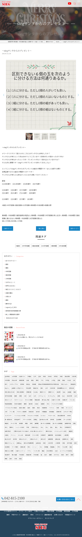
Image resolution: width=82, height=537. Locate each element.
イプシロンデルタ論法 (11, 408)
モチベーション (18, 400)
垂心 (56, 427)
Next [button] (78, 95)
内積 (57, 408)
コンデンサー (8, 415)
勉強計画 (28, 455)
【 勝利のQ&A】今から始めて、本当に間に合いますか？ (28, 431)
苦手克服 (69, 443)
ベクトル (51, 408)
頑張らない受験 (9, 451)
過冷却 (38, 411)
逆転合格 (57, 439)
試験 (20, 396)
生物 (39, 376)
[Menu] (79, 3)
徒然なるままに (10, 286)
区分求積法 (50, 451)
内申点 (69, 415)
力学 (6, 411)
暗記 (75, 392)
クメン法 (72, 400)
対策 (15, 458)
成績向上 (19, 443)
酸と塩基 (14, 455)
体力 (6, 427)
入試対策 (50, 443)
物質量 (46, 447)
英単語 (22, 384)
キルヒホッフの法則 (33, 415)
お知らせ (8, 296)
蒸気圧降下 (17, 419)
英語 (62, 455)
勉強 (63, 380)
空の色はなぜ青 (44, 419)
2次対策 (74, 376)
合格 (27, 380)
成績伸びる (65, 439)
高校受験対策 (61, 415)
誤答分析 (71, 388)
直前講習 (51, 411)
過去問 (58, 392)
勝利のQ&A (49, 431)
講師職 (36, 423)
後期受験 (50, 439)
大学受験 (19, 221)
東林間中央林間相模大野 (13, 311)
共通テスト (22, 376)
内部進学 (43, 435)
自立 (45, 455)
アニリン (13, 435)
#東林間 (54, 246)
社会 (64, 392)
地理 (61, 376)
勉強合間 (37, 400)
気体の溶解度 (18, 404)
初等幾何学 (68, 427)
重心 (51, 427)
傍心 (61, 427)
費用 (7, 268)
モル (41, 447)
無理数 (21, 423)
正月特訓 (7, 376)
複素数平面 (68, 423)
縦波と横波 (22, 408)
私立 (30, 396)
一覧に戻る (41, 228)
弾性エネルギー (23, 439)
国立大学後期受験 (29, 443)
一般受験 (66, 435)
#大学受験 (45, 246)
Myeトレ (7, 388)
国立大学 (43, 439)
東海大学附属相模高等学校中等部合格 (48, 384)
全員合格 (38, 443)
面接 (15, 396)
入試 (25, 396)
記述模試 (7, 447)
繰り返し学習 (45, 400)
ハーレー (34, 447)
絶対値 (30, 404)
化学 (35, 376)
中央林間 (36, 455)
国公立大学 (8, 439)
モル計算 (64, 447)
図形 (75, 443)
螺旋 (26, 423)
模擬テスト (51, 392)
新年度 (52, 419)
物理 (44, 376)
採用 (31, 423)
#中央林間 (62, 246)
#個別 (18, 246)
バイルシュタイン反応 (60, 431)
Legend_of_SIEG (11, 307)
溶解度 (42, 404)
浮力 (48, 404)
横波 (33, 408)
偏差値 (70, 431)
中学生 (47, 380)
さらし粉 (20, 435)
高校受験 (13, 221)
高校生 (28, 384)
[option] (41, 95)
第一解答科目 (8, 419)
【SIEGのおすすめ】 (12, 318)
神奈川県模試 (20, 392)
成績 (59, 396)
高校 (71, 447)
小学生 (53, 380)
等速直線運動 (8, 404)
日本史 (50, 376)
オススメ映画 (28, 400)
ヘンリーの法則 (20, 427)
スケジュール (42, 396)
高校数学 (7, 455)
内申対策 (52, 388)
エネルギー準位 (68, 411)
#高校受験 (35, 246)
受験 (59, 380)
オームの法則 (67, 419)
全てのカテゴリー (11, 261)
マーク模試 (15, 447)
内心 (42, 427)
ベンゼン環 (37, 451)
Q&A (56, 451)
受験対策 (58, 411)
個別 (3, 221)
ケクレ (29, 451)
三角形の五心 (34, 427)
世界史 (56, 376)
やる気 (69, 380)
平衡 (27, 427)
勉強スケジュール (9, 443)
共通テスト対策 (56, 400)
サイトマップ (49, 518)
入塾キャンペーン (20, 451)
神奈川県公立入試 (9, 392)
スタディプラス (14, 384)
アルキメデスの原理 (57, 404)
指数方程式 (8, 431)
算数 (6, 458)
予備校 (29, 376)
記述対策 (69, 396)
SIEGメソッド (8, 400)
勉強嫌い (52, 447)
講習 (7, 300)
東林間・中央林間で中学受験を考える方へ (46, 215)
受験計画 (28, 392)
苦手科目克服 (8, 396)
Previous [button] (4, 95)
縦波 (29, 408)
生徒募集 (58, 419)
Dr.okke (36, 392)
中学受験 (7, 221)
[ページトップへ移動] (78, 499)
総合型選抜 (58, 435)
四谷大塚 (14, 380)
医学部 (15, 439)
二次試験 (57, 443)
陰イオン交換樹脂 (57, 423)
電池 (38, 408)
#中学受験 (26, 246)
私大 (63, 396)
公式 (75, 396)
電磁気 (6, 423)
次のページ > (74, 228)
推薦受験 (50, 435)
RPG (59, 447)
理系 (72, 439)
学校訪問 (28, 388)
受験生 (35, 419)
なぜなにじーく (10, 282)
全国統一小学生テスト (18, 388)
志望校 (6, 435)
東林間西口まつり (62, 388)
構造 (43, 451)
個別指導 (27, 435)
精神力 (11, 427)
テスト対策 (35, 435)
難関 (50, 455)
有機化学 (64, 400)
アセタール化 (51, 415)
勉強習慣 (73, 384)
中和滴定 (21, 455)
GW (74, 380)
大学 (46, 388)
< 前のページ (8, 228)
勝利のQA (9, 304)
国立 (11, 458)
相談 (20, 458)
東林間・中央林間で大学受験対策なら (28, 218)
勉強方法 (35, 388)
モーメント (69, 408)
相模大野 (22, 447)
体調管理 (44, 408)
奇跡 (44, 443)
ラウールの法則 (27, 419)
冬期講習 (44, 411)
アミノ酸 (12, 411)
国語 (72, 455)
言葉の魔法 (9, 293)
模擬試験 (21, 380)
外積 (62, 408)
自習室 (69, 392)
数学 (67, 455)
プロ (42, 380)
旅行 (6, 384)
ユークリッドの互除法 (66, 451)
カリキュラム (51, 396)
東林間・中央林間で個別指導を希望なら (16, 215)
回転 (74, 423)
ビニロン (43, 415)
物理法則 (31, 411)
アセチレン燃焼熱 (21, 411)
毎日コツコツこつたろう (13, 289)
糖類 (25, 404)
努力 (29, 447)
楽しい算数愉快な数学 (13, 314)
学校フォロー (64, 384)
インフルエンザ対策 (19, 415)
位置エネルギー (34, 439)
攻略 (63, 443)
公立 (35, 396)
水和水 (36, 404)
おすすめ (56, 455)
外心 (47, 427)
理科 (41, 388)
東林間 (34, 384)
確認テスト (43, 392)
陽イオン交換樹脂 (45, 423)
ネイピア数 (14, 423)
